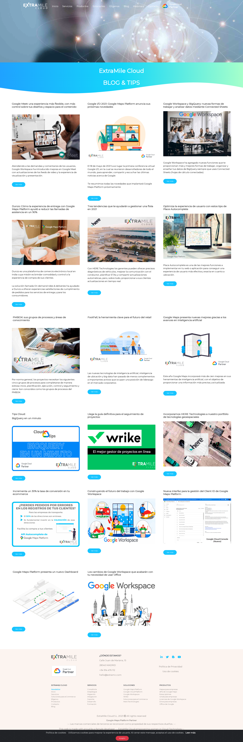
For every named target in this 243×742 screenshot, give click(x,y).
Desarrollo (91, 702)
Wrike (125, 697)
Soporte (90, 699)
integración (92, 697)
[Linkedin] (161, 657)
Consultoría (92, 689)
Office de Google (166, 704)
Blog (126, 6)
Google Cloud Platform (132, 692)
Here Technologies (131, 702)
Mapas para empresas (168, 689)
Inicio (55, 6)
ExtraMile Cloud (59, 685)
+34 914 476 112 (107, 670)
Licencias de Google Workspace (172, 699)
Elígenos (114, 6)
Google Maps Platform (132, 689)
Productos (82, 6)
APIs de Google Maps (168, 692)
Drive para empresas (168, 702)
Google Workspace (131, 694)
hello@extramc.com (110, 675)
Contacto (153, 6)
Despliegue (92, 692)
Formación (91, 704)
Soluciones (99, 6)
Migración (91, 694)
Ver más (18, 184)
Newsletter (55, 689)
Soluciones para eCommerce (63, 697)
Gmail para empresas (168, 697)
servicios (91, 685)
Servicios (67, 6)
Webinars (138, 6)
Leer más (191, 732)
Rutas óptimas (165, 694)
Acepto (122, 738)
